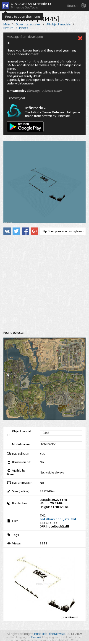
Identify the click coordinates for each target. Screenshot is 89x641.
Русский (36, 637)
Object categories (28, 24)
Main (6, 24)
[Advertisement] (44, 282)
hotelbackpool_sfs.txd (58, 519)
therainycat (57, 634)
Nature (8, 28)
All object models (58, 24)
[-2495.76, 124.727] (10, 376)
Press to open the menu (22, 16)
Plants (23, 28)
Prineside (40, 634)
